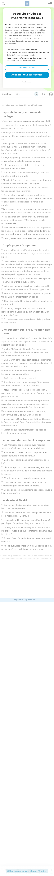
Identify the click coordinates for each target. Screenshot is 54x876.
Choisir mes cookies (27, 68)
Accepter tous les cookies (27, 74)
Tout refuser (27, 82)
